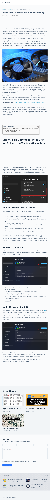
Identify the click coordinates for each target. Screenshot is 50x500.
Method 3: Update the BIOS (11, 133)
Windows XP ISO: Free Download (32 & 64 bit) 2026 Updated (15, 480)
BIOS (44, 310)
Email (20, 445)
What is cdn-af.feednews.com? (10, 428)
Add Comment (7, 449)
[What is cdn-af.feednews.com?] (13, 420)
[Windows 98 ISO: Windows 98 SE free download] (4, 486)
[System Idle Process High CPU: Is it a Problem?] (13, 400)
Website (36, 445)
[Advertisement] (26, 22)
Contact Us (21, 492)
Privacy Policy (10, 492)
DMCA (16, 492)
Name (5, 445)
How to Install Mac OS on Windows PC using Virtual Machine (37, 486)
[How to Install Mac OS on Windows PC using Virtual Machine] (28, 486)
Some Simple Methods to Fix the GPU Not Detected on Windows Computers (21, 128)
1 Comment (15, 430)
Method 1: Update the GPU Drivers (13, 130)
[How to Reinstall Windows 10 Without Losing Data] (37, 400)
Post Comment (7, 465)
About (3, 492)
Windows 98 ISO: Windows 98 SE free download (15, 486)
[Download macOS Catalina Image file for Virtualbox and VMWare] (28, 480)
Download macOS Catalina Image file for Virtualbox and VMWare (39, 480)
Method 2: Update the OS (11, 131)
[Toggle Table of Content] (36, 127)
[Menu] (47, 2)
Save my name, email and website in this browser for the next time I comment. (20, 461)
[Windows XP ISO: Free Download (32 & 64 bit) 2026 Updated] (4, 480)
